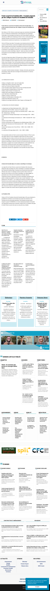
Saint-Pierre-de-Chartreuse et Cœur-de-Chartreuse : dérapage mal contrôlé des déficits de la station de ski (6, 233)
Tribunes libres (42, 297)
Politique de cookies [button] (32, 583)
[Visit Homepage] (26, 2)
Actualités (10, 10)
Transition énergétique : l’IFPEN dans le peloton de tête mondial (19, 231)
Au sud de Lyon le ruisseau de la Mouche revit (30, 265)
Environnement (16, 10)
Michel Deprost (11, 306)
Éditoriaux (8, 297)
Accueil (5, 10)
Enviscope (25, 586)
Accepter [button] (37, 586)
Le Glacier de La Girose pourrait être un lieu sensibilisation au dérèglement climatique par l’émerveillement (6, 266)
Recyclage (8, 301)
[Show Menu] (3, 2)
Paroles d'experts (26, 297)
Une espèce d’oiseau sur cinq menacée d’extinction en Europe (18, 265)
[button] (9, 340)
